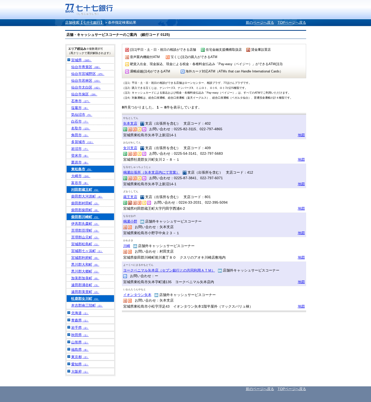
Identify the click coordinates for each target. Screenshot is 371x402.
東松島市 (81, 169)
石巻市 (80, 101)
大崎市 (80, 176)
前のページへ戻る (260, 22)
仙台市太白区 (86, 87)
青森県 (80, 320)
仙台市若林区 (86, 80)
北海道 (80, 313)
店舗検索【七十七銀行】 (84, 22)
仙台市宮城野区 (87, 74)
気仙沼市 (81, 115)
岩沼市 (80, 149)
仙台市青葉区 (86, 67)
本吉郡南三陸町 (87, 305)
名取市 (80, 128)
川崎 (126, 246)
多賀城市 (82, 142)
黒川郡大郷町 (85, 271)
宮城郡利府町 (85, 258)
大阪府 (80, 371)
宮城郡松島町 (85, 244)
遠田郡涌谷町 (85, 285)
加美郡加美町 (85, 278)
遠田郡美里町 (85, 292)
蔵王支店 (130, 197)
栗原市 (80, 162)
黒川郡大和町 (85, 264)
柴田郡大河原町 (87, 196)
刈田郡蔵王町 (85, 189)
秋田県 (80, 335)
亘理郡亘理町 (85, 230)
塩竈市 (80, 108)
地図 (301, 135)
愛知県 (80, 364)
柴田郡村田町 (85, 203)
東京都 (80, 357)
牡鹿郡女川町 (85, 299)
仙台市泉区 (84, 94)
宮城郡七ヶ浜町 (87, 251)
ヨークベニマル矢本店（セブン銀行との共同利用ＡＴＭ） (169, 270)
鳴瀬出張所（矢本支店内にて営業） (151, 172)
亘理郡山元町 (85, 237)
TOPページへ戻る (292, 22)
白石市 (80, 121)
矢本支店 (130, 123)
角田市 (80, 135)
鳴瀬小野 (130, 221)
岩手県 (80, 328)
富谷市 (80, 183)
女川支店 (130, 148)
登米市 (80, 155)
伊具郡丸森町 (85, 224)
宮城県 (81, 60)
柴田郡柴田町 (85, 210)
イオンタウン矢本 (137, 295)
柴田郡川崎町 (85, 217)
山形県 (80, 342)
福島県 (80, 349)
